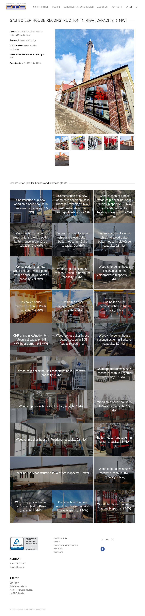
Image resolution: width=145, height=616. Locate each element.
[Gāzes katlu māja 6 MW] (94, 81)
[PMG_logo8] (16, 7)
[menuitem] (41, 7)
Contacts (58, 552)
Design (57, 542)
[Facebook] (103, 549)
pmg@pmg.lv (18, 567)
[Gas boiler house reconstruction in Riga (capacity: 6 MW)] (127, 143)
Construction (60, 538)
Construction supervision (66, 545)
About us (58, 549)
